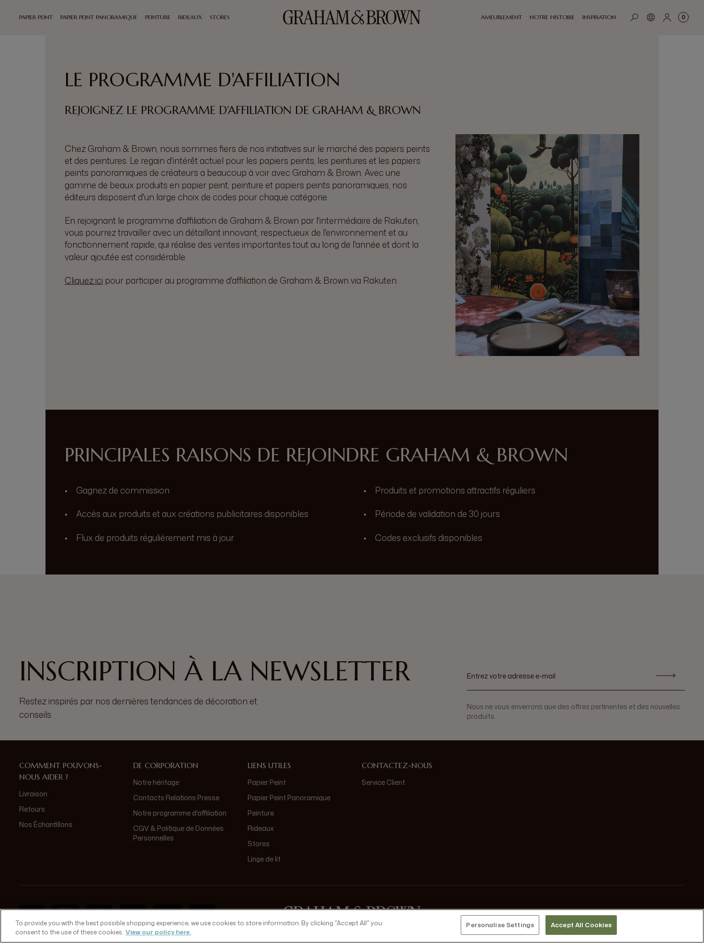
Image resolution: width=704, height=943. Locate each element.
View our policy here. (158, 932)
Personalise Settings (500, 924)
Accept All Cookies (581, 924)
